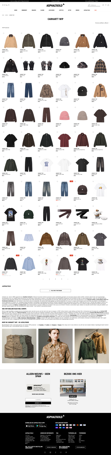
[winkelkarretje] (108, 5)
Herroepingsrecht (44, 436)
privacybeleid (27, 406)
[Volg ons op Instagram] (45, 452)
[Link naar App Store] (30, 425)
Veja (80, 442)
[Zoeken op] (89, 5)
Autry (80, 438)
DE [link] (4, 5)
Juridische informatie (44, 440)
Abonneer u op (38, 403)
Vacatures (27, 442)
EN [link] (3, 5)
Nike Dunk (70, 439)
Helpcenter (58, 435)
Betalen (57, 438)
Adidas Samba (71, 436)
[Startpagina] (55, 416)
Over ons (27, 435)
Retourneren (59, 440)
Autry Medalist (71, 442)
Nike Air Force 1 (71, 435)
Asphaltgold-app (60, 442)
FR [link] (8, 5)
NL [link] (6, 5)
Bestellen (58, 436)
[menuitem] (9, 23)
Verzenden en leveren (61, 439)
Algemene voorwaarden (45, 435)
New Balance (82, 440)
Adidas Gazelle (71, 438)
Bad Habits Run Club (29, 440)
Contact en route (29, 436)
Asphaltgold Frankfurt (30, 438)
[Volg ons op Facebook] (55, 452)
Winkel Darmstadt (29, 439)
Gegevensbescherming (45, 439)
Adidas (80, 435)
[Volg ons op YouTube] (61, 452)
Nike (80, 439)
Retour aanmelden (81, 447)
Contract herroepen (51, 447)
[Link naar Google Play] (41, 425)
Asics (80, 436)
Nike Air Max (71, 440)
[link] (55, 5)
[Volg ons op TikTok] (50, 452)
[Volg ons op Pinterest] (66, 452)
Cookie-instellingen (44, 438)
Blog (26, 443)
